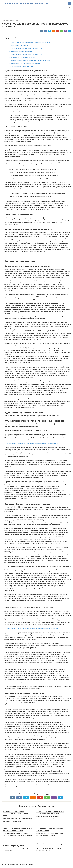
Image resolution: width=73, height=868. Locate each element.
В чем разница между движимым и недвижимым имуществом (30, 42)
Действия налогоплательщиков (20, 45)
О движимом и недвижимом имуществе (23, 57)
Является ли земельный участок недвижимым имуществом (50, 812)
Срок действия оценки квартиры (50, 844)
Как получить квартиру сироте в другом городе (49, 829)
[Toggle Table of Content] (16, 38)
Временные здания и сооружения (21, 51)
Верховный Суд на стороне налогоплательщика (25, 63)
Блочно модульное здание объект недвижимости (26, 48)
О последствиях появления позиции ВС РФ (24, 66)
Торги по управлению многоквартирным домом (13, 845)
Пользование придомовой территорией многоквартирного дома (16, 813)
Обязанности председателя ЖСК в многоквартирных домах (17, 829)
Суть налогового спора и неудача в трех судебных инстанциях (30, 60)
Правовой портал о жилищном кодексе (25, 3)
